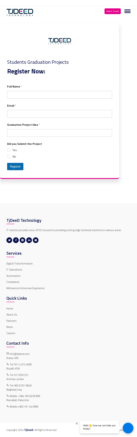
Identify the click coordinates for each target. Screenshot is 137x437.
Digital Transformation (19, 264)
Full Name (14, 86)
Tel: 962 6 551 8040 (21, 386)
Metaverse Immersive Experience (25, 288)
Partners (11, 321)
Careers (10, 333)
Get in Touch (112, 11)
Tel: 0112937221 (19, 375)
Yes (14, 150)
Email (11, 105)
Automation (13, 276)
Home (9, 309)
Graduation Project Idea (23, 124)
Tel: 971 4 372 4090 (21, 364)
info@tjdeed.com (20, 354)
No (14, 156)
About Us (11, 315)
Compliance (12, 282)
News (9, 327)
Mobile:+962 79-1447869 (24, 407)
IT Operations (14, 270)
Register (15, 166)
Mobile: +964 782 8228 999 (25, 396)
